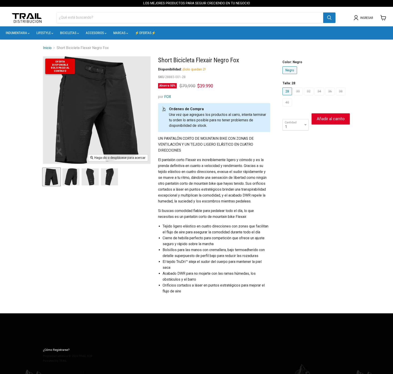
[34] (320, 96)
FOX (167, 97)
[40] (287, 107)
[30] (298, 96)
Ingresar (366, 18)
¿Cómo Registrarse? (56, 350)
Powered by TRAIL (55, 360)
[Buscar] (329, 17)
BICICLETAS (68, 33)
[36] (330, 96)
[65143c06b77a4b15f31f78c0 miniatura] (90, 177)
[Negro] (290, 75)
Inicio (47, 48)
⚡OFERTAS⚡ (145, 33)
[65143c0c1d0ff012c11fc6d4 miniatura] (109, 177)
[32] (309, 96)
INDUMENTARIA (17, 33)
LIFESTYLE (43, 33)
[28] (287, 96)
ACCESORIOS (95, 33)
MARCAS (119, 33)
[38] (341, 96)
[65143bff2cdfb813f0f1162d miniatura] (71, 177)
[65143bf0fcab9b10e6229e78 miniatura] (51, 177)
